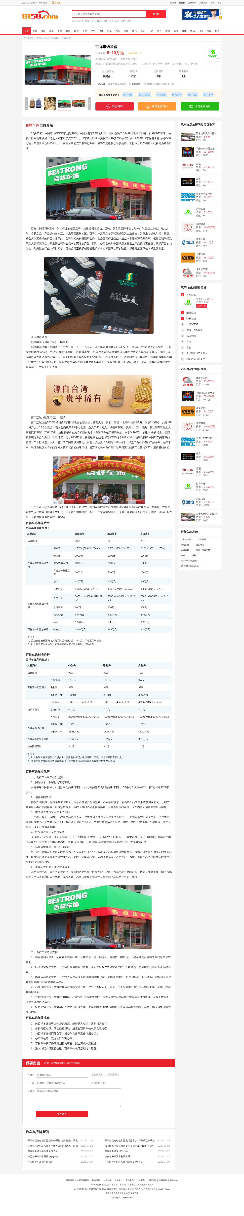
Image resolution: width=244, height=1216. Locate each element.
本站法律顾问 (83, 1180)
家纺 (123, 20)
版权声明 (96, 1180)
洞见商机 (134, 1193)
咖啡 (184, 31)
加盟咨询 (117, 106)
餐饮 (87, 20)
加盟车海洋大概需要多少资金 (43, 1151)
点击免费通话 (203, 106)
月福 (198, 163)
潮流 (209, 31)
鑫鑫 (198, 178)
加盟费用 (203, 2)
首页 (26, 31)
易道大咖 (200, 239)
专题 (220, 2)
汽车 (111, 20)
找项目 (173, 2)
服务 (217, 31)
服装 (43, 31)
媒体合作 (174, 1180)
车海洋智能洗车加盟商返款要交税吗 (123, 1161)
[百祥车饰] (188, 307)
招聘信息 (152, 1180)
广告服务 (141, 1180)
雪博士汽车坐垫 (204, 193)
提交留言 (62, 1114)
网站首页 (70, 1180)
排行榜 (182, 2)
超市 (201, 31)
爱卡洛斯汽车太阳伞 (206, 133)
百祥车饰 (200, 209)
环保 (126, 31)
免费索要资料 (160, 106)
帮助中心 (130, 1180)
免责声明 (163, 1180)
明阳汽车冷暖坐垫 (205, 148)
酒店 (192, 31)
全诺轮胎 (200, 254)
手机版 (57, 2)
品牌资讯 (192, 2)
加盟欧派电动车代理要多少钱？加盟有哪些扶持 (129, 1145)
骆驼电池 (200, 224)
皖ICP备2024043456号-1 (122, 1197)
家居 (117, 20)
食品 (99, 20)
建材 (167, 31)
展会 (212, 2)
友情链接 (107, 1180)
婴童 (84, 31)
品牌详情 (202, 306)
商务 (142, 31)
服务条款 (118, 1180)
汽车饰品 (55, 38)
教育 (93, 20)
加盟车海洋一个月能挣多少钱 (43, 1156)
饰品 (109, 31)
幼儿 (134, 31)
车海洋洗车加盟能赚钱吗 (40, 1161)
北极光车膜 (202, 269)
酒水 (105, 20)
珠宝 (176, 31)
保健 (129, 20)
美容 (59, 31)
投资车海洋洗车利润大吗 (117, 1156)
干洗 (151, 31)
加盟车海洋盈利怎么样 (116, 1151)
